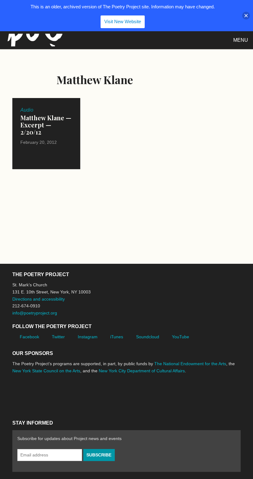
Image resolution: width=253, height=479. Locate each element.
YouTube (180, 336)
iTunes (116, 336)
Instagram (87, 336)
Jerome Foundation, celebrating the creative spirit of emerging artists (69, 394)
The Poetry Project (33, 40)
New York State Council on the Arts (46, 370)
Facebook (29, 336)
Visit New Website (122, 21)
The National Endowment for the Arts (190, 363)
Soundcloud (147, 336)
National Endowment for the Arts (29, 394)
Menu (240, 40)
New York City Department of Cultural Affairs (142, 370)
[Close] (246, 15)
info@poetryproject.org (34, 312)
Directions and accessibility (38, 299)
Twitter (58, 336)
